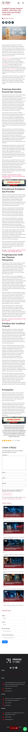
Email (4, 477)
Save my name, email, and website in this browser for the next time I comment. (12, 490)
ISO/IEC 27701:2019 (11, 68)
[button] (18, 3)
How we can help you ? (8, 635)
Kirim (4, 642)
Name (4, 472)
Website (4, 483)
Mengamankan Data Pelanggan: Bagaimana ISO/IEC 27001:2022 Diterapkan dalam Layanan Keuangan (13, 176)
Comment (5, 455)
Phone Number (6, 628)
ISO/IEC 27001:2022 (6, 58)
